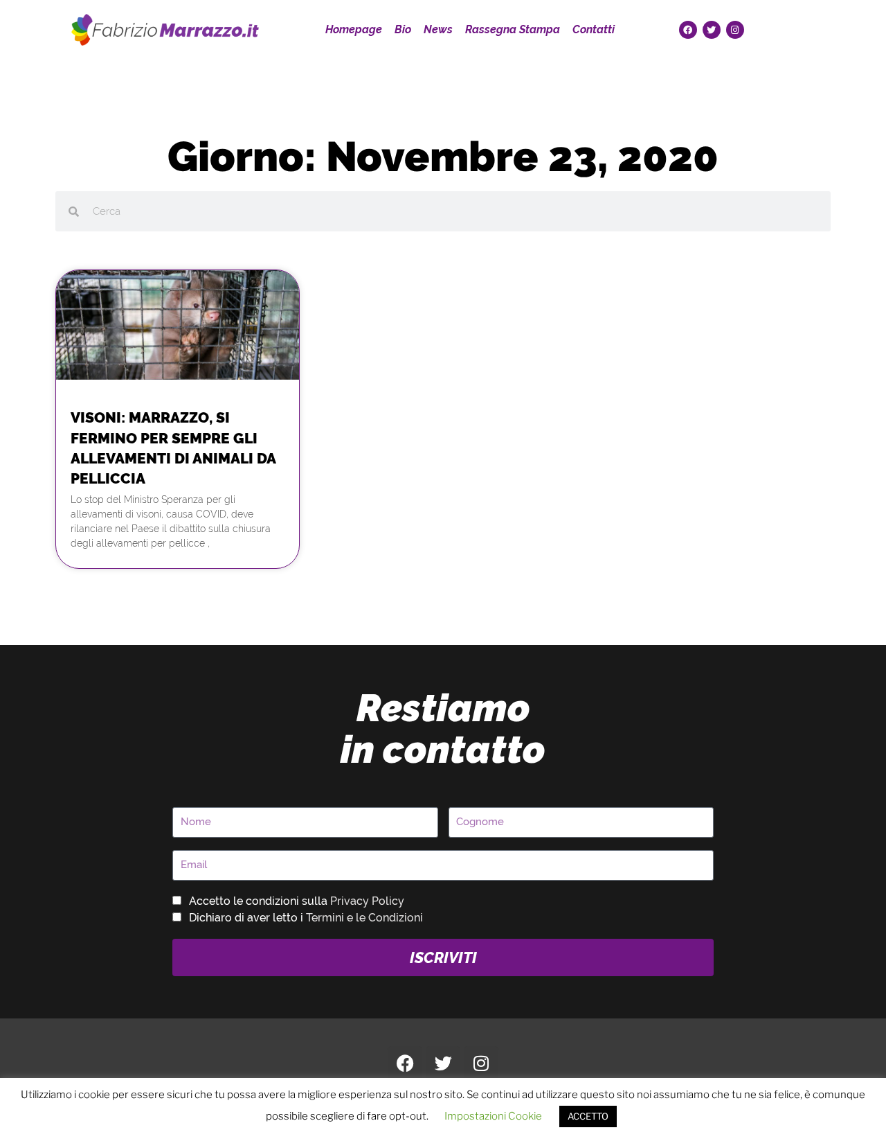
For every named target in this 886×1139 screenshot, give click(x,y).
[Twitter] (712, 30)
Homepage (353, 29)
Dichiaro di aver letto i (306, 917)
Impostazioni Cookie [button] (493, 1116)
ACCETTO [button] (588, 1116)
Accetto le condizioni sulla (296, 901)
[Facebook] (688, 30)
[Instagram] (735, 30)
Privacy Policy (367, 901)
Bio (403, 29)
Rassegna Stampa (512, 29)
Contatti (593, 29)
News (438, 29)
